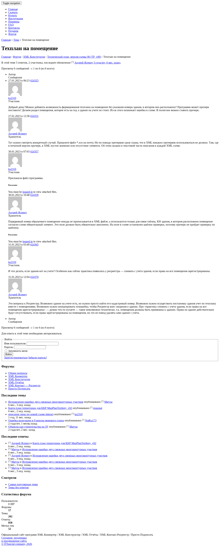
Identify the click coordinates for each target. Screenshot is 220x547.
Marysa (108, 401)
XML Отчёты (16, 382)
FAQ (11, 24)
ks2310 (12, 98)
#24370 (34, 276)
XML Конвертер (17, 376)
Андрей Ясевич (83, 62)
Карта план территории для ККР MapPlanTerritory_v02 (40, 408)
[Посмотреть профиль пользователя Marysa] (102, 401)
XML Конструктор (34, 56)
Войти (9, 354)
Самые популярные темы (23, 484)
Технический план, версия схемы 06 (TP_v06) (74, 56)
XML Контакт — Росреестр (24, 385)
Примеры (13, 21)
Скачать (13, 12)
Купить (12, 15)
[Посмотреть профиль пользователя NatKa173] (83, 420)
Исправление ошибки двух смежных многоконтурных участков (45, 401)
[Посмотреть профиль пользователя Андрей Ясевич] (72, 62)
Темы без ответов (18, 487)
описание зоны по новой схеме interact (30, 414)
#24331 (34, 116)
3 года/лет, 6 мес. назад (107, 62)
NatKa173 (90, 420)
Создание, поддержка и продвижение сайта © (16, 540)
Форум (12, 34)
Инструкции (15, 18)
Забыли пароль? (37, 357)
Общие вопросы (17, 373)
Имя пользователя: (15, 343)
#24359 (34, 194)
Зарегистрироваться (16, 357)
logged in (28, 191)
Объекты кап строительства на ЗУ (28, 426)
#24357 (34, 151)
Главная (13, 9)
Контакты (14, 27)
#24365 (34, 244)
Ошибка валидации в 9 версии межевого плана (36, 420)
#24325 (34, 80)
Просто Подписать (19, 388)
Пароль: (9, 347)
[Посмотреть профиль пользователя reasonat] (91, 408)
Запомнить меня (17, 350)
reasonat (97, 408)
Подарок (13, 30)
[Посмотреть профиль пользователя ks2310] (15, 95)
